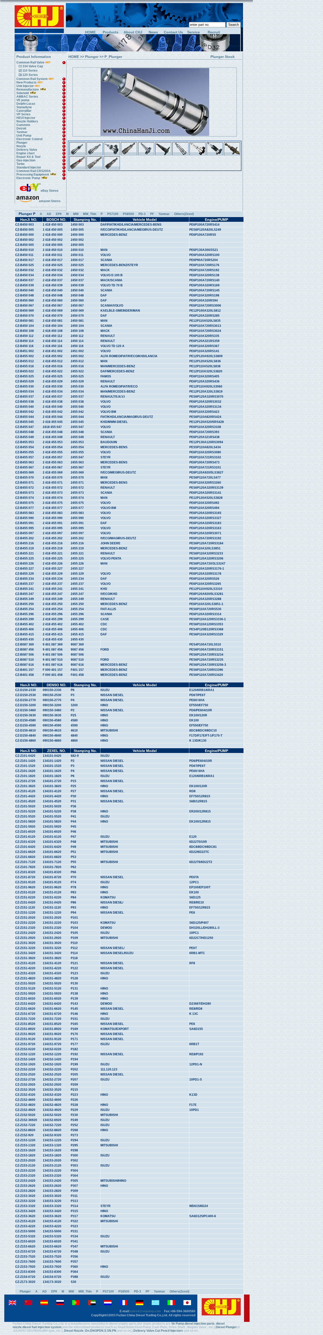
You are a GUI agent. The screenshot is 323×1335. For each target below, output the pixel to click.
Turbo (20, 164)
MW (75, 214)
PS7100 (112, 214)
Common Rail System (32, 79)
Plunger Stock (222, 57)
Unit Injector (25, 86)
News (153, 32)
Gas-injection (25, 160)
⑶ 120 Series (27, 75)
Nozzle (21, 146)
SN (109, 1330)
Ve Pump (177, 1323)
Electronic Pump (28, 178)
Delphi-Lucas (25, 103)
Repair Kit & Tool (28, 157)
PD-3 (142, 214)
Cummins (23, 125)
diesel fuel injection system (42, 1327)
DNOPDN (96, 1330)
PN (114, 1330)
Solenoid (22, 93)
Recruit (214, 32)
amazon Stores (50, 201)
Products (110, 32)
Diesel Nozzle (74, 1330)
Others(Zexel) (184, 214)
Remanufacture (27, 89)
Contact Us (173, 32)
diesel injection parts (199, 1323)
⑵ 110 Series (27, 70)
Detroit (21, 128)
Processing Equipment (33, 174)
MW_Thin (89, 214)
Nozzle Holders (27, 121)
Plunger (22, 142)
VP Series (23, 114)
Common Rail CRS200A (33, 171)
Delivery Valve (26, 150)
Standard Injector (28, 167)
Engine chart (25, 153)
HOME (90, 32)
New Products (26, 82)
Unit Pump (23, 135)
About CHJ (133, 32)
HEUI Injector (25, 118)
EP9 (59, 214)
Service (193, 32)
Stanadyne (24, 107)
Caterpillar (24, 111)
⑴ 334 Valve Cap (30, 66)
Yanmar (22, 132)
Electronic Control (29, 139)
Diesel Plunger (226, 1327)
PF (152, 214)
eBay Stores (50, 190)
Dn (87, 1330)
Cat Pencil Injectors (169, 1330)
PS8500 (128, 214)
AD (49, 214)
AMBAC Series (27, 96)
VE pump (22, 100)
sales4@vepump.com (145, 1311)
